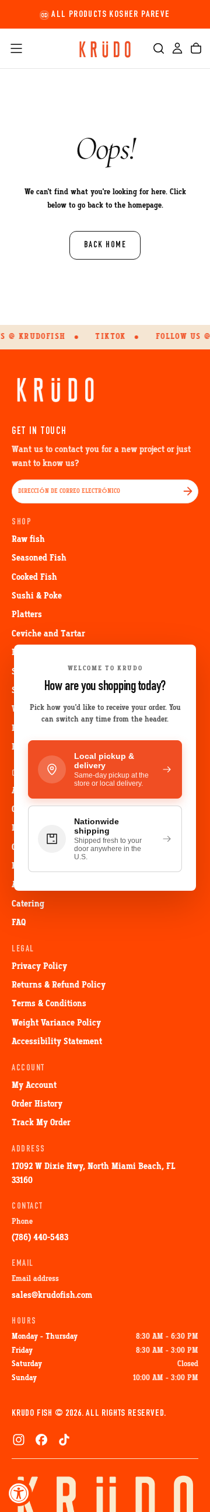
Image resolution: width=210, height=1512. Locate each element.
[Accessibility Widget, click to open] (19, 1493)
